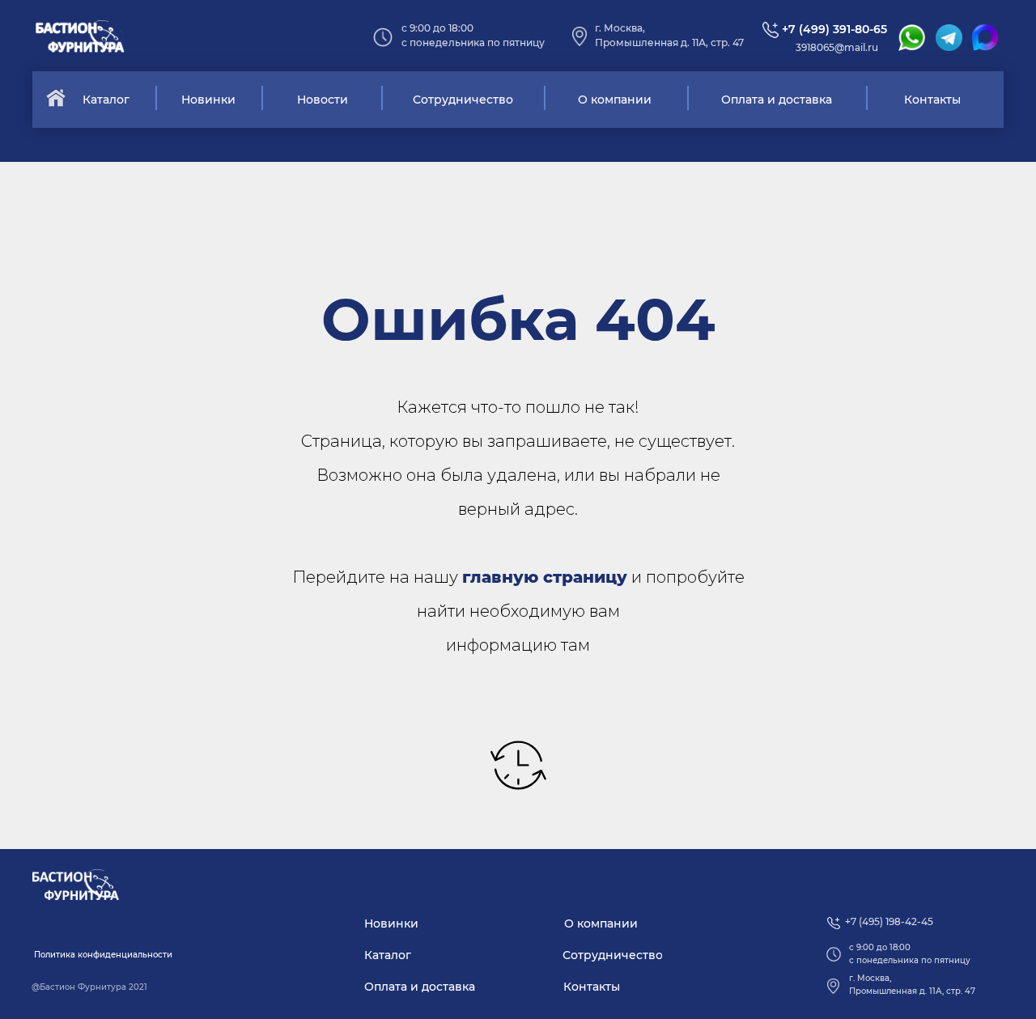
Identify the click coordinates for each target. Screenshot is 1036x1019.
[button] (102, 955)
